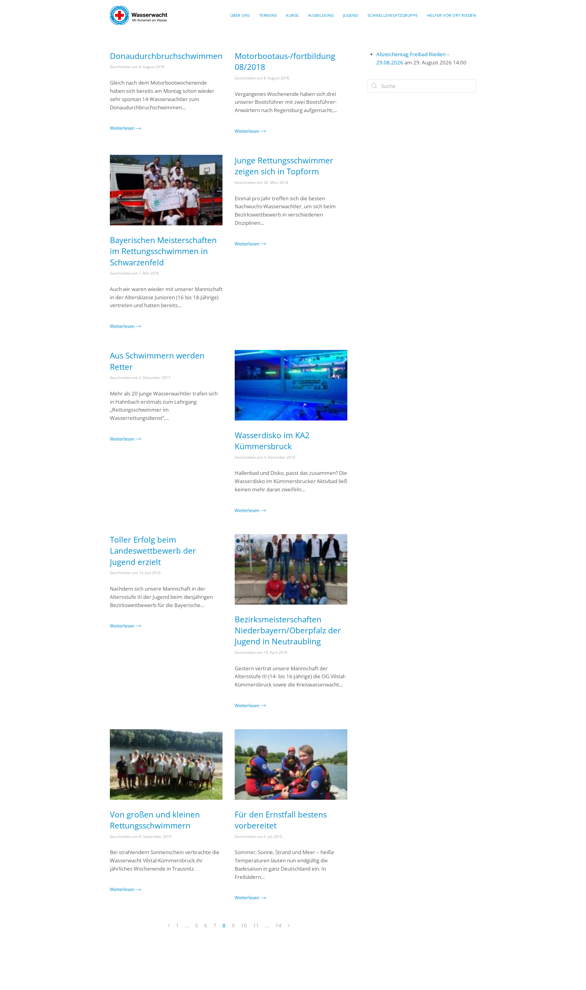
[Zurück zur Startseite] (138, 15)
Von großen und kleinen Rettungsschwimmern (155, 820)
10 (244, 925)
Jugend (350, 15)
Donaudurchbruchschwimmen (166, 55)
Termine (268, 15)
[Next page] (288, 926)
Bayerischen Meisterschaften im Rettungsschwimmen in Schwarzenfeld (163, 251)
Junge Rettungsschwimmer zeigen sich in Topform (284, 166)
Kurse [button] (292, 15)
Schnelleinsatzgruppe (392, 15)
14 (278, 925)
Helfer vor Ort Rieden (451, 15)
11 (256, 925)
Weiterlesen (122, 128)
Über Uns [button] (240, 15)
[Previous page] (168, 926)
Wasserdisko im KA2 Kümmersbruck (272, 441)
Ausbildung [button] (321, 15)
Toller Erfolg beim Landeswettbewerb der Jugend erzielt (153, 550)
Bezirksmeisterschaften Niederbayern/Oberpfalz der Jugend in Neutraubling (288, 630)
